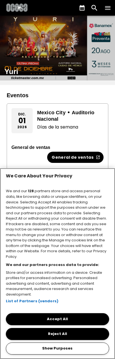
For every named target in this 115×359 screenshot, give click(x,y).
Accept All (57, 319)
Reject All (57, 333)
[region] (57, 263)
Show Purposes (57, 348)
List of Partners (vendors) (32, 301)
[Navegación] (107, 8)
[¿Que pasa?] (82, 8)
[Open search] (94, 8)
